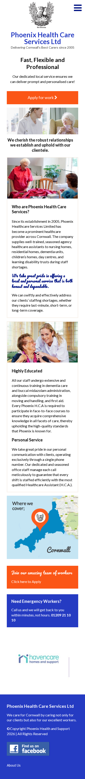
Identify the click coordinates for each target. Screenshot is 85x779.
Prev (10, 659)
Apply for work (41, 97)
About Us (14, 765)
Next (74, 659)
